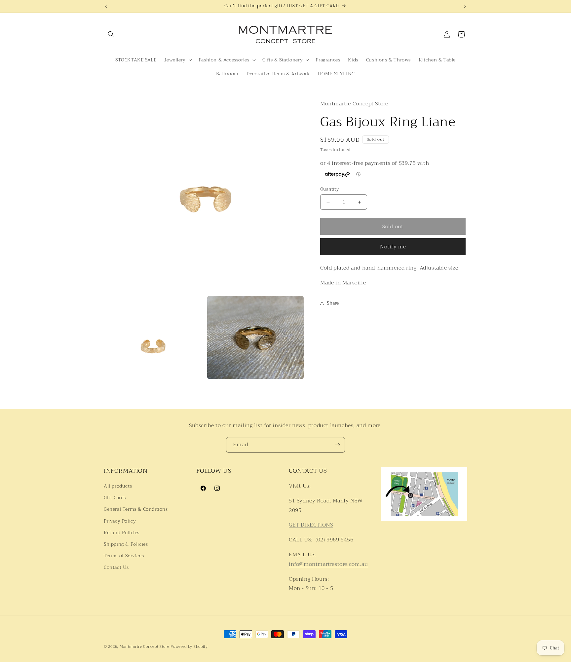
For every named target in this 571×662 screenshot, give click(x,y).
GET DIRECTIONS (311, 525)
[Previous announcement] (106, 6)
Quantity (329, 189)
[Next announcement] (465, 6)
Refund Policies (121, 532)
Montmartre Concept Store (145, 647)
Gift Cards (115, 497)
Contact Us (116, 567)
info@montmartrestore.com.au (328, 564)
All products (118, 486)
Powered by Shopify (189, 647)
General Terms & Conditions (136, 509)
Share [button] (333, 303)
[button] (111, 34)
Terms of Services (124, 556)
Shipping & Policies (126, 544)
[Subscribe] (337, 445)
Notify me (393, 246)
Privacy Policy (120, 521)
